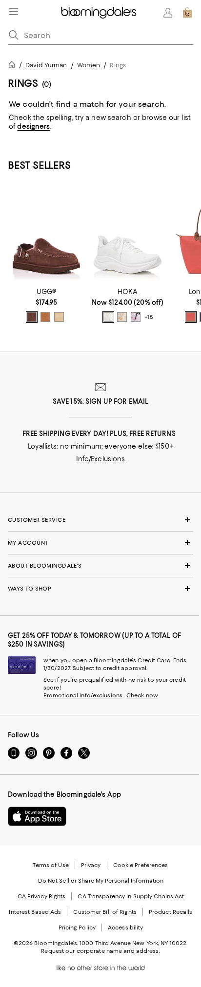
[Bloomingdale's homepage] (14, 66)
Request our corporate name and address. (100, 951)
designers (33, 126)
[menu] (14, 12)
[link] (46, 305)
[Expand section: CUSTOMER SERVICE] (100, 520)
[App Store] (37, 816)
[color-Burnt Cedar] (32, 317)
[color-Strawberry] (191, 317)
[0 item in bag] (187, 13)
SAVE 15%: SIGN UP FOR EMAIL (101, 401)
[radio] (31, 317)
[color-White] (108, 317)
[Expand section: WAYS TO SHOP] (100, 588)
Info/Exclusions (100, 459)
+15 (148, 317)
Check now (142, 695)
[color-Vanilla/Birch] (122, 317)
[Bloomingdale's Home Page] (99, 13)
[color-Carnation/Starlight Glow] (136, 317)
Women (88, 65)
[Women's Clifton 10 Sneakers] (127, 235)
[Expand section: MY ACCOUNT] (100, 543)
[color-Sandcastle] (59, 317)
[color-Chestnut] (45, 317)
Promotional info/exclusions (82, 695)
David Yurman (46, 65)
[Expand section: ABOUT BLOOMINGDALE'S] (100, 565)
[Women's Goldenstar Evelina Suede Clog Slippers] (46, 235)
